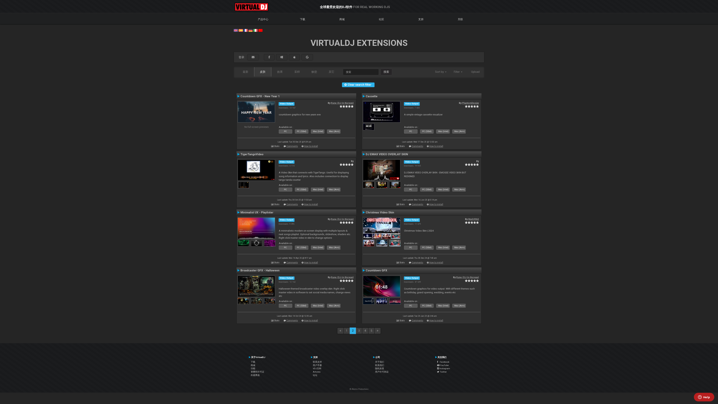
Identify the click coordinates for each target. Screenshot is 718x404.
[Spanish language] (241, 30)
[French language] (246, 30)
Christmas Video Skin (380, 212)
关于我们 (379, 362)
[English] (236, 30)
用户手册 (317, 365)
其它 (331, 72)
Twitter (443, 372)
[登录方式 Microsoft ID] (281, 57)
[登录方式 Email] (253, 57)
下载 (302, 19)
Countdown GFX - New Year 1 (260, 96)
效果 (280, 72)
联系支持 (317, 362)
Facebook (443, 362)
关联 (460, 19)
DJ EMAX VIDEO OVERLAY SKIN (387, 154)
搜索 (386, 72)
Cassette (372, 96)
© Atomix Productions (359, 389)
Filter (457, 72)
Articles (316, 372)
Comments (292, 146)
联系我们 (379, 365)
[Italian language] (255, 30)
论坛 (315, 375)
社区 (381, 19)
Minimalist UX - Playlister (256, 212)
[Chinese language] (260, 30)
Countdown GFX (376, 270)
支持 (421, 19)
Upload (475, 72)
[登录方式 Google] (307, 57)
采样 (297, 72)
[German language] (250, 30)
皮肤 (263, 72)
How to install (311, 146)
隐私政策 (379, 368)
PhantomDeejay (470, 103)
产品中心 (263, 19)
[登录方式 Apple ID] (294, 57)
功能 (253, 368)
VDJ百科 (317, 368)
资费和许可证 (257, 372)
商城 (342, 19)
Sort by (440, 72)
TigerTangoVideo (251, 154)
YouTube (444, 365)
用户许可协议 (382, 372)
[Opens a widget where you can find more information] (704, 397)
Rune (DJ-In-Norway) (342, 103)
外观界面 (255, 375)
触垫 (314, 72)
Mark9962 (473, 219)
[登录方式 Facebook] (269, 57)
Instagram (444, 368)
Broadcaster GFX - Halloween (260, 270)
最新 (245, 72)
